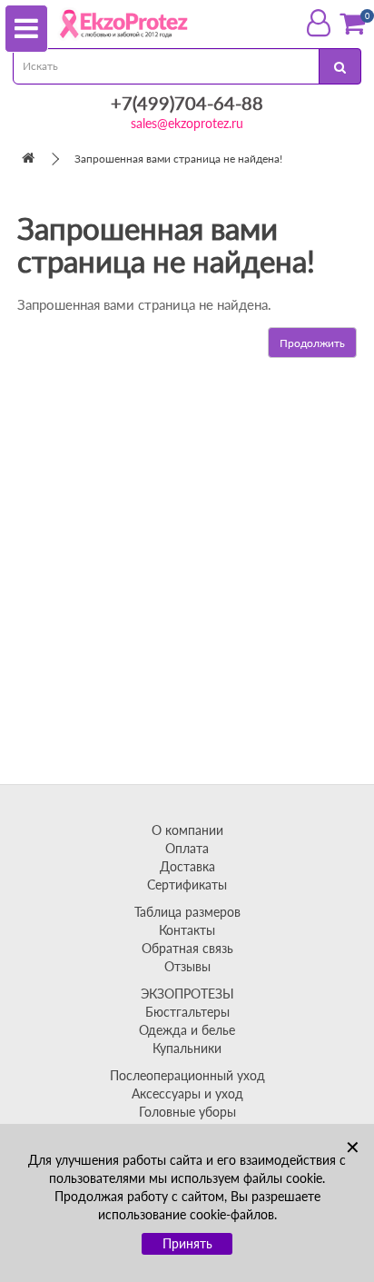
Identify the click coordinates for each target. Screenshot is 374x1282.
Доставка (187, 866)
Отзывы (187, 966)
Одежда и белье (187, 1030)
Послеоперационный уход (187, 1075)
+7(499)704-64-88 (187, 103)
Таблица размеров (187, 911)
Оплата (187, 848)
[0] (352, 23)
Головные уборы (187, 1111)
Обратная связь (187, 948)
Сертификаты (187, 884)
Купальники (187, 1048)
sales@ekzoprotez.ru (187, 123)
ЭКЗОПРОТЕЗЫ (187, 993)
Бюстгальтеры (187, 1011)
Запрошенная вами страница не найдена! (178, 158)
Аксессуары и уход (187, 1093)
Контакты (187, 930)
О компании (187, 830)
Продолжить (312, 343)
